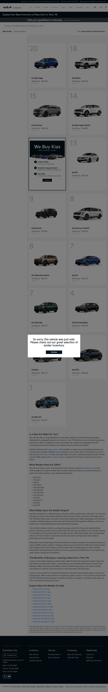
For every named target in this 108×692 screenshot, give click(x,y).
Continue (54, 352)
